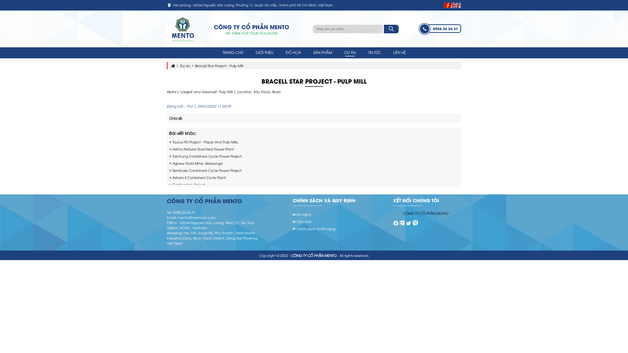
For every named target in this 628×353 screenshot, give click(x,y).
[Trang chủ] (183, 28)
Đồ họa (293, 52)
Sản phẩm (322, 52)
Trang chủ (232, 52)
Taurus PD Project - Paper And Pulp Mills (204, 141)
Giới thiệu (265, 52)
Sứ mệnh (303, 214)
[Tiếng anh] (457, 5)
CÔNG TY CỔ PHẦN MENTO (425, 213)
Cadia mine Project (188, 184)
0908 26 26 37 (445, 28)
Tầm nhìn (304, 221)
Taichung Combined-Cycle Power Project (206, 156)
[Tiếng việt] (448, 5)
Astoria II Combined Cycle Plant (198, 177)
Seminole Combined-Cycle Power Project (206, 170)
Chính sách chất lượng (315, 228)
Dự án (350, 52)
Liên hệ (399, 52)
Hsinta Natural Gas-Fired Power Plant (202, 149)
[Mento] (395, 223)
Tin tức (374, 52)
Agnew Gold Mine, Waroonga (197, 163)
